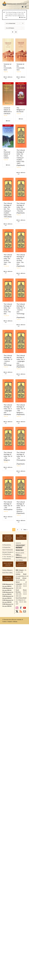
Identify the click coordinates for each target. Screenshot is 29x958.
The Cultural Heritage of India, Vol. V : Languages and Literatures (8, 409)
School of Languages (21, 557)
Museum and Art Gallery (20, 553)
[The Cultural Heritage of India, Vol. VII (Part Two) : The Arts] (8, 240)
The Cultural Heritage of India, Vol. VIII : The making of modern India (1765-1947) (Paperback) (21, 157)
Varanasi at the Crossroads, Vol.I (21, 67)
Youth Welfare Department (19, 561)
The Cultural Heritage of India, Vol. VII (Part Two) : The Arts (8, 259)
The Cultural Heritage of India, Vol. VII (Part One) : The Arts (8, 309)
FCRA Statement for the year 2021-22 (7, 589)
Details (10, 77)
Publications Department (19, 556)
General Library (20, 550)
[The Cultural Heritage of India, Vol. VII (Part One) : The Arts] (8, 290)
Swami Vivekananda (7, 549)
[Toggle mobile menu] (26, 7)
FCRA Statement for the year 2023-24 (7, 597)
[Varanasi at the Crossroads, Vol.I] (21, 50)
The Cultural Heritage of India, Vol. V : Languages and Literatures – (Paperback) (21, 361)
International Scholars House (20, 548)
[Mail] (24, 611)
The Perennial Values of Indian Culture (7, 154)
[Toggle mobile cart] (22, 7)
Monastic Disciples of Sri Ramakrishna (7, 553)
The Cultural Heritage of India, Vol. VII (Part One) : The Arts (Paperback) (21, 260)
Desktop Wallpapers (7, 570)
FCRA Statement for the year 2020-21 (7, 585)
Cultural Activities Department (20, 546)
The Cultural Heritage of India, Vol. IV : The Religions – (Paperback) (21, 409)
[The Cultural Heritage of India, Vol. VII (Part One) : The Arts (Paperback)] (21, 240)
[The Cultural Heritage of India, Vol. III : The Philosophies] (8, 487)
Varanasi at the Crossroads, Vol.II (8, 67)
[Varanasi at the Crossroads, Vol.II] (8, 50)
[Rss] (20, 611)
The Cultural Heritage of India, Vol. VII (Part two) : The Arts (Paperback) (21, 208)
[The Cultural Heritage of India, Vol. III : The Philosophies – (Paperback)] (21, 438)
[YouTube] (24, 608)
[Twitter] (17, 611)
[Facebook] (20, 608)
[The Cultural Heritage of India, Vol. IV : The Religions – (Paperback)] (21, 390)
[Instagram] (17, 608)
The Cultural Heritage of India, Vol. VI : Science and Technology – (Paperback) (21, 310)
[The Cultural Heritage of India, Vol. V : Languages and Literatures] (8, 390)
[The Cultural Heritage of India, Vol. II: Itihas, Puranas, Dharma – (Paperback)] (21, 487)
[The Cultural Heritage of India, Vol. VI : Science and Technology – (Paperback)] (21, 290)
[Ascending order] (22, 23)
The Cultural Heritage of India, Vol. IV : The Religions (8, 456)
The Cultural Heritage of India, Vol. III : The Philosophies (8, 505)
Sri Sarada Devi (6, 547)
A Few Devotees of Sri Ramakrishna (7, 557)
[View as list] (15, 32)
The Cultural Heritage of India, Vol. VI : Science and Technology (8, 360)
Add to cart (6, 78)
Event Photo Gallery (7, 572)
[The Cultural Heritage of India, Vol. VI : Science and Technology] (8, 341)
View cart (23, 17)
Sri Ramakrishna (6, 545)
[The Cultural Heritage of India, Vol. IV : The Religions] (8, 438)
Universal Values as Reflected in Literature (8, 110)
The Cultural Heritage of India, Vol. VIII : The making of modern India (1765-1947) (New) (8, 210)
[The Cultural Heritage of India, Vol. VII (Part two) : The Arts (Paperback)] (21, 189)
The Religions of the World (21, 110)
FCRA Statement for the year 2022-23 (7, 593)
